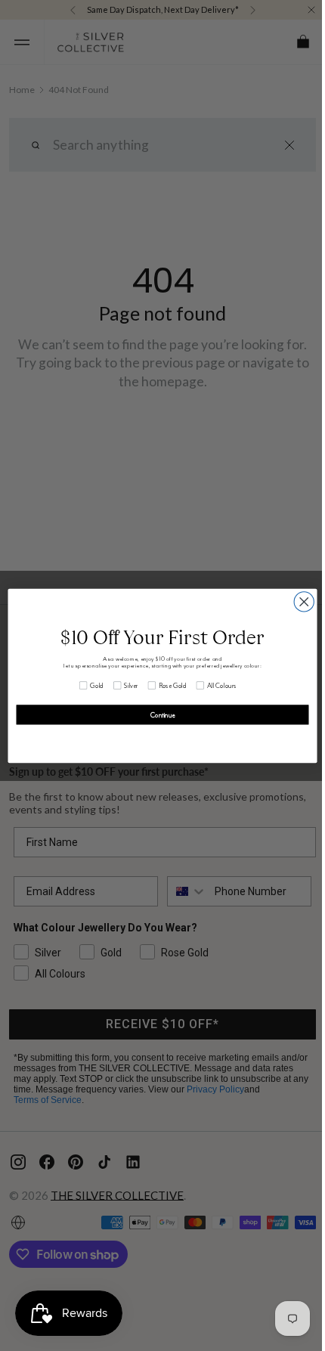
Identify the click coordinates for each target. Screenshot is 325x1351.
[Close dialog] (298, 601)
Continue (157, 714)
